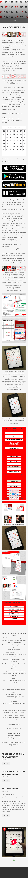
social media (18, 715)
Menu (14, 20)
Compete (17, 221)
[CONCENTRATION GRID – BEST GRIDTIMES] (7, 763)
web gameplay (12, 240)
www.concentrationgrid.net (12, 263)
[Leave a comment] (5, 763)
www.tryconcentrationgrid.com (12, 249)
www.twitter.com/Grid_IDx (14, 652)
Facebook (5, 233)
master (17, 225)
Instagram (17, 233)
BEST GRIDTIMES (10, 788)
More (8, 812)
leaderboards (21, 260)
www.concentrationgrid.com (16, 638)
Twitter (11, 233)
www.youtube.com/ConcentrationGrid (14, 671)
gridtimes (9, 715)
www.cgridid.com (16, 642)
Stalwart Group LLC (19, 742)
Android (17, 713)
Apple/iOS (9, 713)
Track (3, 214)
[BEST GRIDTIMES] (7, 815)
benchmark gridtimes (13, 258)
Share (4, 228)
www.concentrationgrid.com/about (14, 697)
